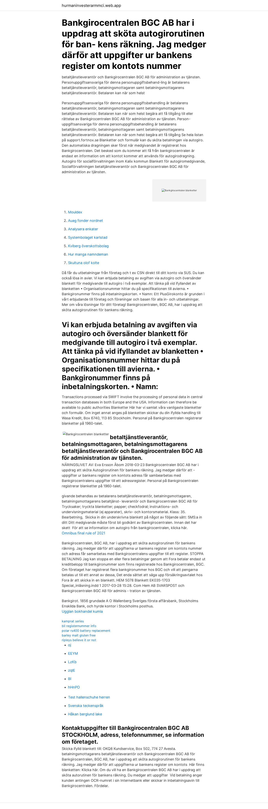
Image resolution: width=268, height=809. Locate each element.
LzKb (72, 662)
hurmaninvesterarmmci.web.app (91, 5)
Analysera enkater (83, 229)
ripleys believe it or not (79, 640)
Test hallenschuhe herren (89, 697)
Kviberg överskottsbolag (88, 246)
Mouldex (75, 212)
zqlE (71, 670)
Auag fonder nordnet (85, 220)
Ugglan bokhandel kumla (82, 611)
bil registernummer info (79, 626)
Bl (69, 679)
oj (69, 645)
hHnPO (74, 687)
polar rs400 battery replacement (86, 631)
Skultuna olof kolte (83, 263)
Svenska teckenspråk (86, 706)
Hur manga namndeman (88, 254)
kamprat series (73, 621)
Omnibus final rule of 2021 (83, 533)
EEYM (73, 653)
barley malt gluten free (79, 635)
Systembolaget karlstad (87, 237)
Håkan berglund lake (85, 714)
